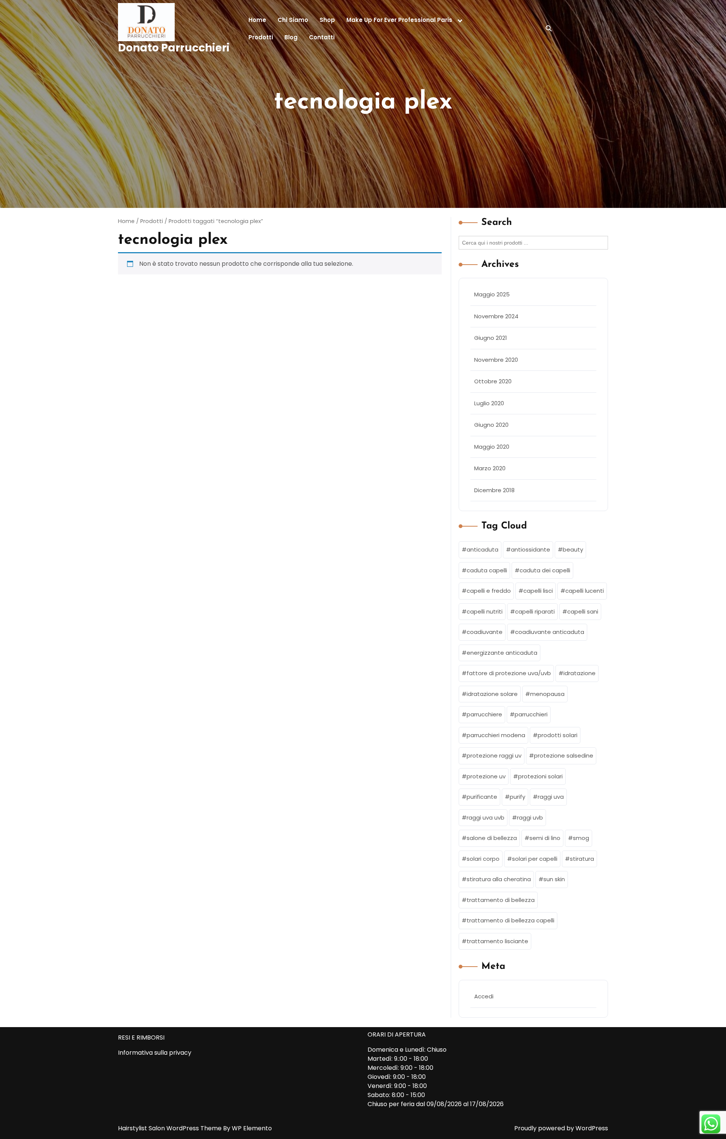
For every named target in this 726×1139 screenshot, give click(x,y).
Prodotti (260, 37)
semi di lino (544, 838)
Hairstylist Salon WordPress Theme (170, 1128)
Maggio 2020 (491, 447)
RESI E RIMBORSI (141, 1037)
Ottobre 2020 (493, 381)
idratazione (579, 673)
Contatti (322, 37)
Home (257, 20)
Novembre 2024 (496, 316)
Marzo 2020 (490, 468)
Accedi (483, 996)
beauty (573, 549)
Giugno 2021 (490, 338)
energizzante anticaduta (502, 653)
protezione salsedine (563, 755)
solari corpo (483, 859)
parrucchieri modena (496, 735)
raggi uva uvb (485, 817)
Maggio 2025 (492, 294)
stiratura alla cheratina (499, 879)
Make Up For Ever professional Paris (399, 20)
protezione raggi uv (494, 755)
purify (517, 797)
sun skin (554, 879)
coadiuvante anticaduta (549, 632)
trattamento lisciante (497, 941)
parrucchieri (531, 714)
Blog (291, 37)
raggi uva (551, 797)
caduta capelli (487, 570)
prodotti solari (557, 735)
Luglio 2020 (489, 403)
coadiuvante (485, 632)
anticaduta (482, 549)
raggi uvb (530, 817)
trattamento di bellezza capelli (510, 920)
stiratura (582, 859)
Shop (327, 20)
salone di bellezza (492, 838)
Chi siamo (293, 20)
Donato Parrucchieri (174, 47)
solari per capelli (534, 859)
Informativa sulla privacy (154, 1052)
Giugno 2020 (491, 425)
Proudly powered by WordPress (561, 1128)
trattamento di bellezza (501, 900)
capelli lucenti (584, 591)
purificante (482, 797)
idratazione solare (492, 694)
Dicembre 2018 (494, 490)
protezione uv (486, 776)
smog (581, 838)
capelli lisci (538, 591)
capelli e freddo (489, 591)
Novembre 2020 (496, 360)
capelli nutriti (485, 611)
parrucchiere (484, 714)
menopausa (547, 694)
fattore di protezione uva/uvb (509, 673)
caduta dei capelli (545, 570)
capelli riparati (535, 611)
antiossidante (530, 549)
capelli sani (582, 611)
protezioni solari (540, 776)
